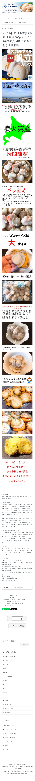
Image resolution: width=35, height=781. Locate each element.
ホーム (7, 18)
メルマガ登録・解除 (9, 737)
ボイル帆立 (10, 28)
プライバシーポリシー (26, 766)
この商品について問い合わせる (13, 603)
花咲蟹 (5, 672)
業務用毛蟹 (6, 712)
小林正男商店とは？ (25, 22)
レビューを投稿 (9, 597)
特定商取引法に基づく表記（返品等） (15, 599)
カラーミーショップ (8, 771)
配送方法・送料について (10, 733)
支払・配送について (21, 18)
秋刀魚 (5, 680)
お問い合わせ (9, 22)
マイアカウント (7, 741)
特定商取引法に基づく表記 (10, 766)
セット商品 (6, 700)
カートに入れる (19, 625)
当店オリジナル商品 (9, 656)
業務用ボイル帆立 (8, 708)
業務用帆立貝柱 (7, 704)
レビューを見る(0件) (10, 595)
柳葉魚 (5, 692)
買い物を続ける (9, 605)
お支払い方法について (9, 729)
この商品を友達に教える (11, 601)
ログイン (5, 749)
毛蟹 (4, 668)
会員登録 (5, 745)
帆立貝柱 (5, 660)
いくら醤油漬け (7, 676)
